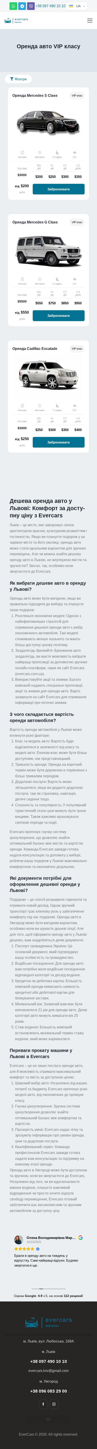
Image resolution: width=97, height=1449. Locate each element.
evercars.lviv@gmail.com (48, 1371)
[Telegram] (22, 6)
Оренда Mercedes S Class (35, 95)
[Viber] (31, 6)
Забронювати (58, 189)
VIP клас (77, 95)
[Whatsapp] (13, 6)
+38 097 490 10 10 (50, 6)
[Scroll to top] (86, 1422)
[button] (89, 20)
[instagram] (53, 1404)
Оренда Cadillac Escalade (34, 349)
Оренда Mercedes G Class (35, 222)
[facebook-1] (43, 1404)
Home (30, 56)
